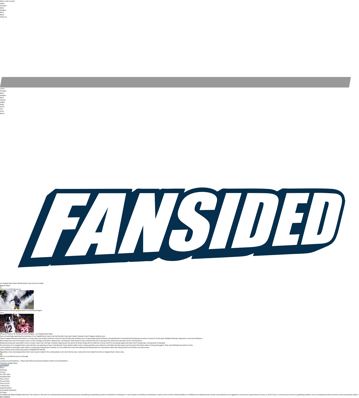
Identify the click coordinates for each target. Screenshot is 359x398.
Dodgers (3, 95)
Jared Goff (100, 338)
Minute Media (10, 395)
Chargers (3, 91)
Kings (2, 104)
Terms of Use (4, 383)
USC (1, 109)
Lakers (2, 89)
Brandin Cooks (119, 338)
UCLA (2, 111)
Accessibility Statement (8, 390)
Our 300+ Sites (5, 374)
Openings (3, 370)
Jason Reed (5, 285)
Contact (3, 372)
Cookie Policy (4, 386)
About (2, 113)
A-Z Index (3, 392)
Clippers (3, 100)
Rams (2, 93)
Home (2, 363)
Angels (2, 102)
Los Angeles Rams (9, 338)
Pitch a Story (4, 379)
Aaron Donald (109, 338)
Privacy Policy (5, 381)
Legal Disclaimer (6, 388)
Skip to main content (7, 1)
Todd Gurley (132, 338)
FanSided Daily (5, 377)
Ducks (2, 107)
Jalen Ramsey (172, 338)
